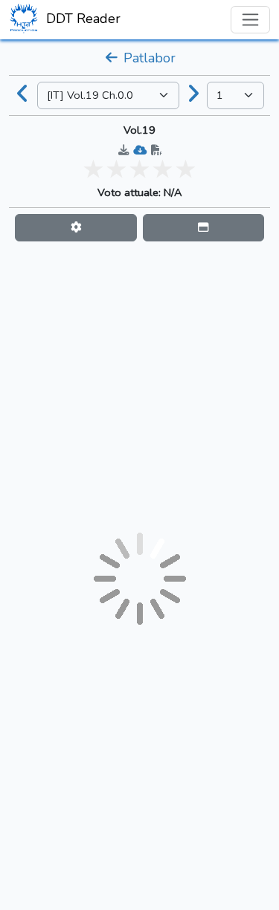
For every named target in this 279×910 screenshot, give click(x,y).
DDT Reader (81, 18)
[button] (76, 227)
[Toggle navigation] (250, 19)
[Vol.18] (23, 95)
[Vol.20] (193, 95)
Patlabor (148, 58)
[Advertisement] (139, 386)
